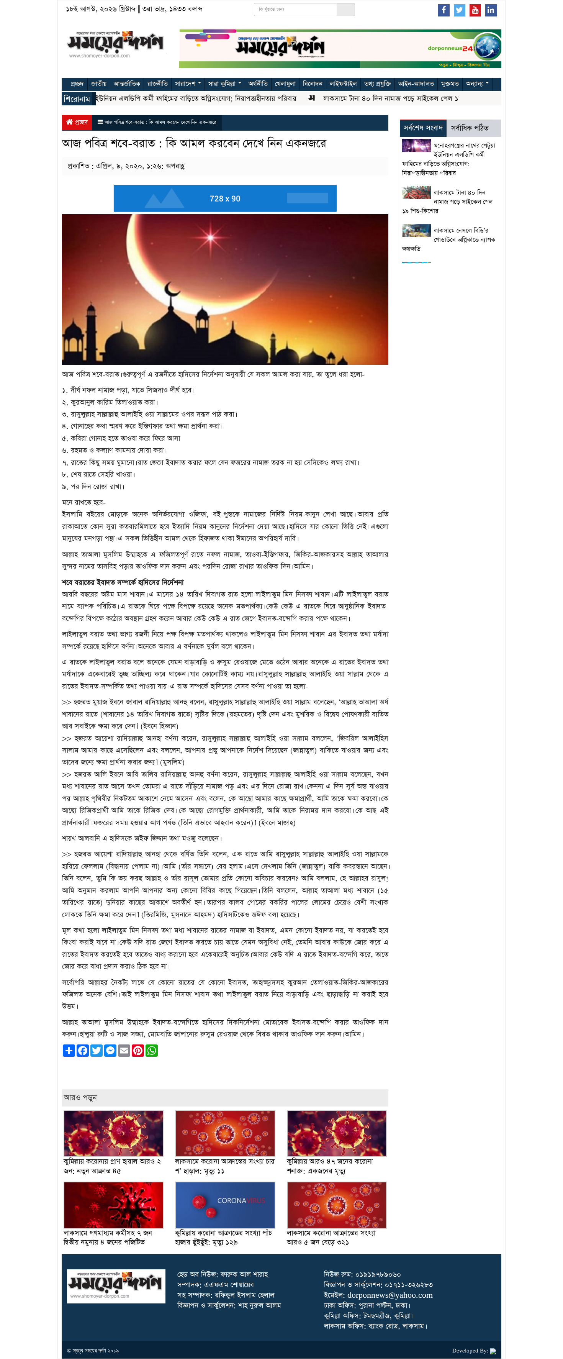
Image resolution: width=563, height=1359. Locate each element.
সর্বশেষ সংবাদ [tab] (423, 128)
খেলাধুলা (285, 84)
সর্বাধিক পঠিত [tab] (470, 128)
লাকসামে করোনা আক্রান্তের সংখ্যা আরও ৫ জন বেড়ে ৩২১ (331, 1237)
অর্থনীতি (258, 84)
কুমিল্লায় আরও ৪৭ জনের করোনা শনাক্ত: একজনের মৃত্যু (330, 1166)
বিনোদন (312, 84)
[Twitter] (459, 10)
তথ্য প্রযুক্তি (377, 84)
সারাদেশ (186, 84)
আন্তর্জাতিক (127, 84)
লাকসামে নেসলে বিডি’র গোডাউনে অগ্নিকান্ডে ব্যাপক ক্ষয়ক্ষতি (448, 240)
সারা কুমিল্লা (222, 84)
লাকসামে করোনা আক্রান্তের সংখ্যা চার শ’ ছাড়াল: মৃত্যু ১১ (225, 1166)
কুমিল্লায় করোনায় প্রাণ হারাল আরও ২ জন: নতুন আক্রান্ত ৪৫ (112, 1166)
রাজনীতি (157, 84)
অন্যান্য (475, 84)
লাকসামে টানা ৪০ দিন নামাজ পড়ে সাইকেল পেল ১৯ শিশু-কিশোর (386, 98)
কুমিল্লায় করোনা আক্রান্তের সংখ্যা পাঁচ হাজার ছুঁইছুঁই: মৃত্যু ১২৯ (223, 1237)
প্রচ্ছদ (77, 84)
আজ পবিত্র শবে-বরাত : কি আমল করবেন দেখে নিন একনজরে (160, 122)
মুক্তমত (450, 84)
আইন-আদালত (416, 84)
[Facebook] (444, 10)
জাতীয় (98, 84)
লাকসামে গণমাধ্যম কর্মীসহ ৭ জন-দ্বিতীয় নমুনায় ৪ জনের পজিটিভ (109, 1237)
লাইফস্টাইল (343, 84)
